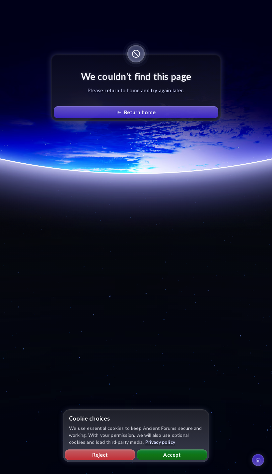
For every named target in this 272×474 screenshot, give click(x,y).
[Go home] (258, 460)
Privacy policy (160, 442)
